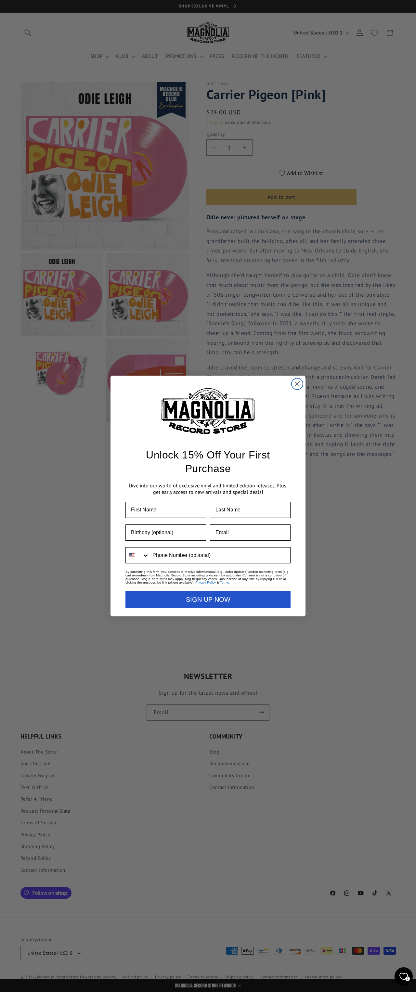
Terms (224, 582)
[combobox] (137, 555)
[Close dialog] (297, 384)
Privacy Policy (205, 582)
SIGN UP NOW (208, 599)
